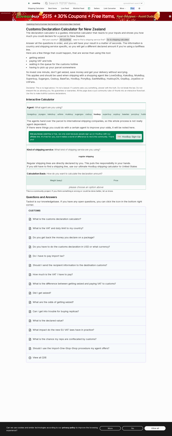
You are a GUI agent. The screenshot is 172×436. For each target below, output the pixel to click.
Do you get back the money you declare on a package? (63, 237)
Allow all (155, 428)
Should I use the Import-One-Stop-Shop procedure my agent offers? (71, 348)
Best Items (52, 8)
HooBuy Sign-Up (131, 136)
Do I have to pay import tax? (48, 256)
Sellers (97, 8)
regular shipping (86, 156)
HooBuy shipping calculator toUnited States (112, 166)
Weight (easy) (56, 180)
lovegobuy (32, 114)
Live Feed (65, 8)
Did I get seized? (42, 292)
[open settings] (139, 8)
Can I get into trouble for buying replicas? (56, 311)
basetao (125, 114)
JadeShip (30, 24)
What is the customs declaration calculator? (57, 219)
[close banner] (170, 16)
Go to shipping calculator (118, 39)
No (132, 428)
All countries (65, 39)
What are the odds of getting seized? (53, 302)
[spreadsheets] (89, 8)
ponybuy (135, 114)
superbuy (107, 114)
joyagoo (42, 114)
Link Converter (110, 8)
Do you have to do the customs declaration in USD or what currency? (71, 246)
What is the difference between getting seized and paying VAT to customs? (74, 283)
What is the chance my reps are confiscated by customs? (64, 339)
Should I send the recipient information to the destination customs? (70, 265)
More (122, 8)
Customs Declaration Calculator (55, 24)
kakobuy (51, 114)
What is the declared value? (48, 320)
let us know (107, 191)
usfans (60, 114)
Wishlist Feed (78, 8)
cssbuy (88, 114)
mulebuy (69, 114)
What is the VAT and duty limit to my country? (58, 228)
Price (116, 180)
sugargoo (79, 114)
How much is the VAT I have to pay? (53, 274)
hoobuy (97, 114)
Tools (37, 24)
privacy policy (68, 427)
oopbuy (116, 114)
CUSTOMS (34, 210)
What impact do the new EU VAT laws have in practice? (63, 329)
